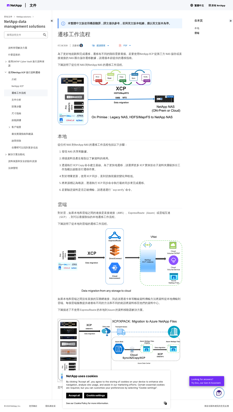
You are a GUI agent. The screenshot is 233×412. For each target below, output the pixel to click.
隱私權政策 (50, 406)
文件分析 (16, 99)
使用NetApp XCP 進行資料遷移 (24, 72)
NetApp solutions (24, 16)
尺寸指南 (16, 113)
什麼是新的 (14, 54)
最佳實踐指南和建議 (22, 133)
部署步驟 (16, 106)
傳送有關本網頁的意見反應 (216, 406)
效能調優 (16, 120)
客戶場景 (16, 127)
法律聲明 (13, 168)
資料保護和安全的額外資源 (22, 161)
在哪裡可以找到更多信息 (25, 147)
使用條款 (33, 406)
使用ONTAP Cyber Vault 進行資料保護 (26, 63)
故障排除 (16, 140)
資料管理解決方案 (17, 47)
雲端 (196, 32)
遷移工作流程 (19, 92)
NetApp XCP (18, 86)
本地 (196, 28)
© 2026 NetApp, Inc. (12, 406)
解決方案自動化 (16, 154)
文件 (33, 5)
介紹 (14, 79)
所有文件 (8, 16)
